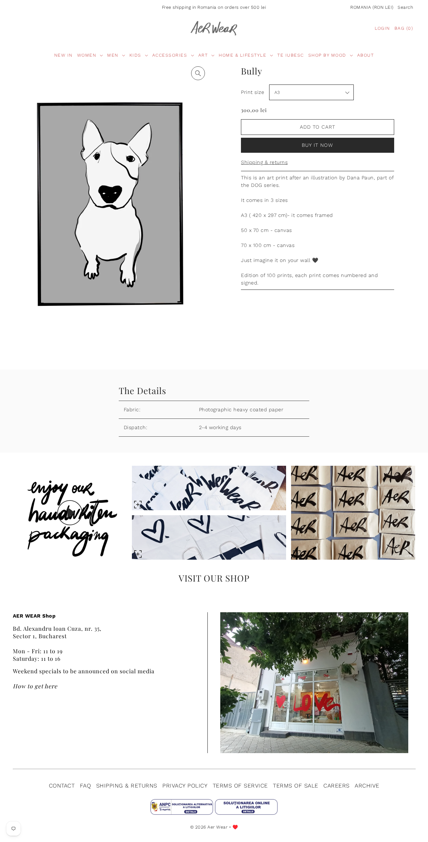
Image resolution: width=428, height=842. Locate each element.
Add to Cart (317, 127)
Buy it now (317, 145)
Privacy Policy (184, 785)
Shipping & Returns (126, 785)
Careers (336, 785)
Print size (252, 92)
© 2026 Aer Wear (209, 826)
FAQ (85, 785)
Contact (62, 785)
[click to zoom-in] (198, 73)
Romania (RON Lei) (372, 7)
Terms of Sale (295, 785)
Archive (367, 785)
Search (405, 7)
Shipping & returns (264, 162)
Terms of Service (240, 785)
